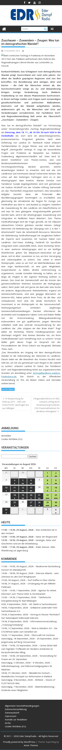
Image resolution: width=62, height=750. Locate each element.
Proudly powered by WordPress (19, 741)
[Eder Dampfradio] (4, 28)
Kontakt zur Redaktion (16, 719)
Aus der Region (8, 389)
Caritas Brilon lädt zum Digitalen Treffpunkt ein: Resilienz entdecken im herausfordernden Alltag (29, 649)
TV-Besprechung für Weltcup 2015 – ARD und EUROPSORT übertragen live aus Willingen (15, 403)
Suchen (32, 457)
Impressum (10, 716)
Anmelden (6, 435)
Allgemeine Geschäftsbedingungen (22, 705)
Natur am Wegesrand (46, 536)
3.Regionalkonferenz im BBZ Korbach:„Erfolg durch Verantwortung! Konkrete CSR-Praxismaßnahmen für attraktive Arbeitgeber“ (46, 405)
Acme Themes (31, 745)
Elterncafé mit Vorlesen (43, 635)
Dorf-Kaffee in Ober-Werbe (41, 580)
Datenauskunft (12, 712)
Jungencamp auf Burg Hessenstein (18, 642)
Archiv (8, 722)
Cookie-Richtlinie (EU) (11, 439)
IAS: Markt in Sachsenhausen (43, 604)
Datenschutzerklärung (16, 709)
